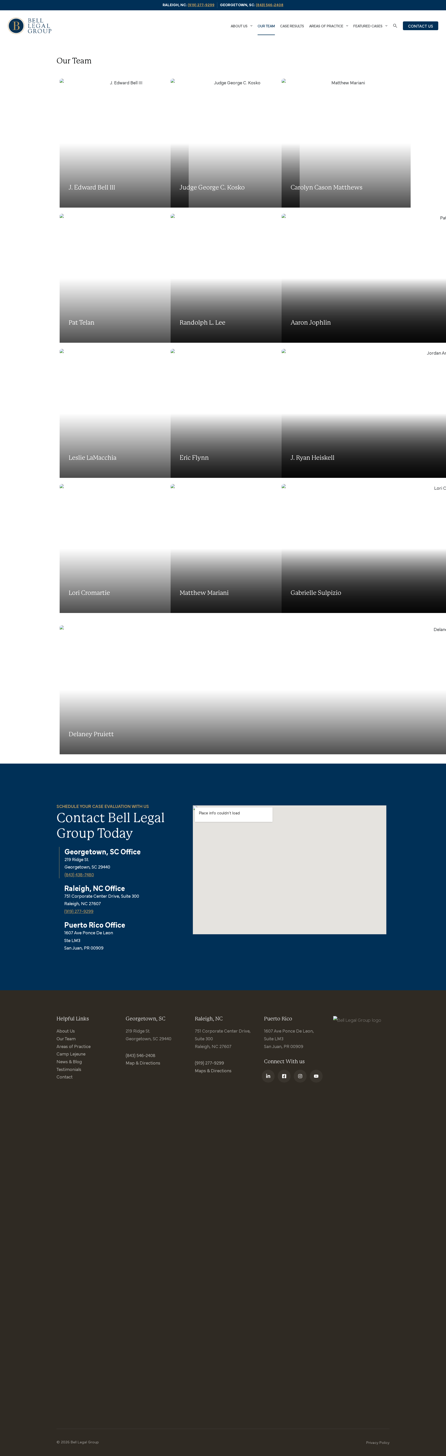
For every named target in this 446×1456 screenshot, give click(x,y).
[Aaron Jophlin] (334, 278)
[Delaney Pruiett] (112, 689)
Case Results (292, 25)
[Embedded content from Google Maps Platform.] (289, 869)
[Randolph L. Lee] (223, 278)
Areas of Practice (326, 25)
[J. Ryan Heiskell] (334, 413)
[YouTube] (316, 1076)
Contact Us (420, 26)
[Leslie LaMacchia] (112, 413)
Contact (65, 1076)
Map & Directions (143, 1062)
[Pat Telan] (112, 278)
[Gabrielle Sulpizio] (334, 548)
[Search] (395, 25)
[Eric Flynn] (223, 413)
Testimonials (69, 1069)
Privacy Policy (377, 1442)
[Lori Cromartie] (112, 548)
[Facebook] (284, 1076)
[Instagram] (300, 1076)
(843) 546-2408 (269, 4)
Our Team (266, 25)
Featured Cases (368, 25)
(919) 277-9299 (201, 4)
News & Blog (69, 1061)
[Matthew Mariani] (223, 548)
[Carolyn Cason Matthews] (334, 143)
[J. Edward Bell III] (112, 143)
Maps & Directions (213, 1070)
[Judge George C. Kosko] (223, 143)
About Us (239, 25)
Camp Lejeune (71, 1053)
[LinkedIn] (268, 1076)
